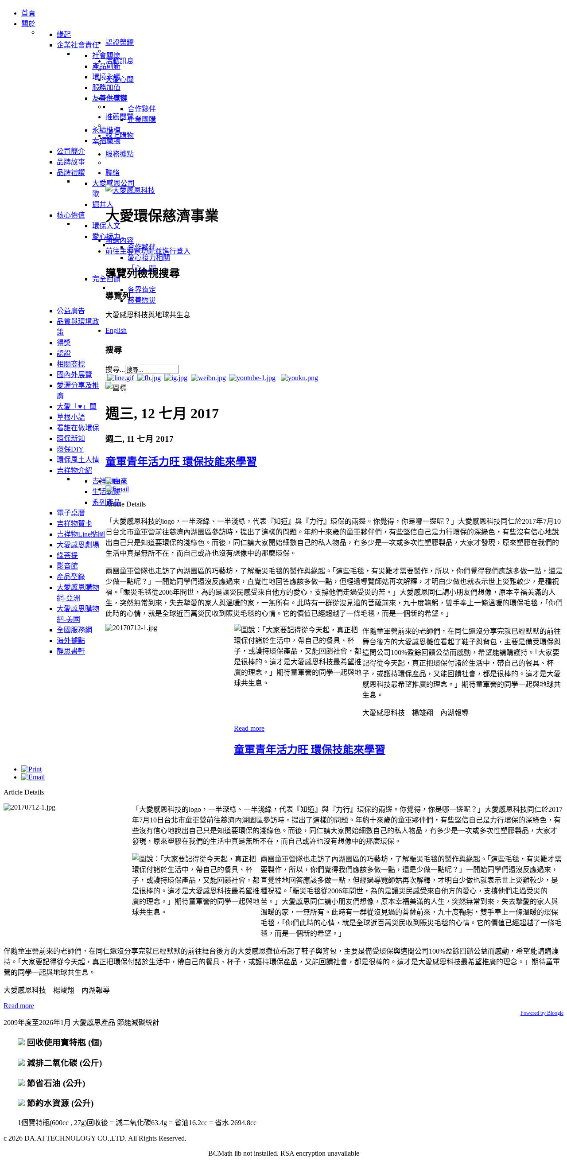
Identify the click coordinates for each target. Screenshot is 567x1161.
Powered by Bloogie (541, 1013)
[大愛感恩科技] (130, 190)
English (116, 330)
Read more (249, 728)
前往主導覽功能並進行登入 (147, 251)
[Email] (117, 489)
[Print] (115, 481)
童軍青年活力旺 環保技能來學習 (181, 462)
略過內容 (119, 240)
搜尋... (115, 369)
